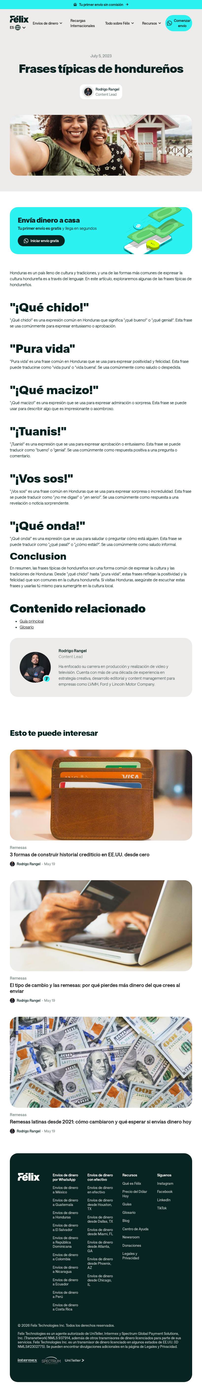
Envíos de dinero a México (65, 1190)
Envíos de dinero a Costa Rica (65, 1307)
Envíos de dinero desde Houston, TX (100, 1204)
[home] (19, 19)
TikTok (162, 1208)
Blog (125, 1220)
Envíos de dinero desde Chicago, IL (100, 1280)
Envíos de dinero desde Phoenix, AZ (100, 1263)
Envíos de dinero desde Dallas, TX (100, 1219)
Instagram (165, 1183)
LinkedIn (163, 1200)
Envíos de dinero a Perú (65, 1294)
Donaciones (131, 1245)
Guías (127, 1204)
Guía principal (32, 621)
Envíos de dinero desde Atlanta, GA (100, 1246)
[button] (101, 4)
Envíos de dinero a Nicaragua (65, 1269)
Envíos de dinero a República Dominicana (65, 1242)
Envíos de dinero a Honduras (65, 1215)
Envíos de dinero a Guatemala (65, 1202)
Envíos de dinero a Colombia (65, 1257)
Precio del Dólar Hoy (134, 1193)
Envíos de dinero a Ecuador (65, 1282)
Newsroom (131, 1237)
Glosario (27, 627)
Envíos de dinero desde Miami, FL (100, 1232)
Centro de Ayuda (135, 1229)
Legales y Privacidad (130, 1255)
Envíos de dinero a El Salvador (65, 1227)
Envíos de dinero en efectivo (100, 1190)
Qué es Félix (131, 1183)
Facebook (164, 1191)
